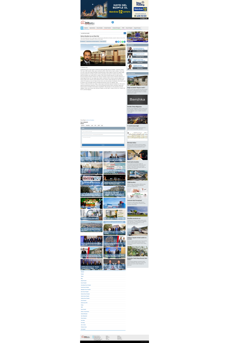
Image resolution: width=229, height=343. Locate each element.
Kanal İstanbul (83, 300)
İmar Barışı (83, 320)
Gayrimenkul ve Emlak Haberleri (93, 41)
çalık (99, 125)
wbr (95, 125)
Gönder (103, 145)
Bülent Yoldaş (140, 68)
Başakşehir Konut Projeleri (86, 289)
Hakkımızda (107, 337)
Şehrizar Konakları (90, 120)
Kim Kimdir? (83, 329)
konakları (88, 125)
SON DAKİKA (93, 18)
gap (92, 125)
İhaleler (82, 274)
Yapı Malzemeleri (84, 316)
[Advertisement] (103, 104)
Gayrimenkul (119, 338)
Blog (82, 278)
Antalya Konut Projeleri (85, 298)
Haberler (82, 271)
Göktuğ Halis (140, 62)
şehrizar (82, 125)
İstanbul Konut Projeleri (85, 293)
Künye (107, 338)
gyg (102, 125)
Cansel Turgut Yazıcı (140, 56)
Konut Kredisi (83, 309)
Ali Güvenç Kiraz (140, 51)
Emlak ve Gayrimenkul (85, 311)
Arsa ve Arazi (83, 324)
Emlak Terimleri (83, 280)
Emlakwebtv (83, 41)
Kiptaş (82, 304)
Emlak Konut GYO (84, 302)
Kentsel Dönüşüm (84, 313)
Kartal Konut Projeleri (85, 287)
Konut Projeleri (84, 282)
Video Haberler (103, 41)
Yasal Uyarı (107, 339)
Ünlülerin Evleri (84, 327)
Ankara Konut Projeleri (85, 296)
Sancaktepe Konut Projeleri (86, 285)
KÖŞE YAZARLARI (130, 45)
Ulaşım (82, 276)
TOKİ (82, 307)
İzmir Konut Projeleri (85, 291)
